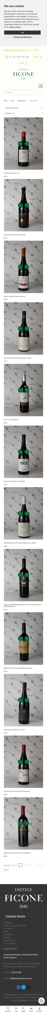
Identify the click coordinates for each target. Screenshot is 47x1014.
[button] (26, 143)
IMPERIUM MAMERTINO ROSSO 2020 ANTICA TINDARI (19, 543)
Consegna (7, 922)
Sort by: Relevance (11, 108)
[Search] (37, 92)
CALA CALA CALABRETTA (11, 420)
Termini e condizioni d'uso (14, 925)
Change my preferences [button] (22, 37)
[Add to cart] (20, 143)
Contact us (8, 934)
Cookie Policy (9, 940)
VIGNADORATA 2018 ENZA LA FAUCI (14, 730)
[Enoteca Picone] (23, 74)
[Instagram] (28, 987)
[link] (15, 27)
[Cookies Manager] (41, 1001)
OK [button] (22, 32)
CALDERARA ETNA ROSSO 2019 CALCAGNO (16, 791)
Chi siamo (7, 928)
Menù (5, 931)
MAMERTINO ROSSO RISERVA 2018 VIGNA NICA (17, 668)
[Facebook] (18, 987)
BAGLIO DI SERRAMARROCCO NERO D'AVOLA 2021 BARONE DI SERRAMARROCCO (22, 606)
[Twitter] (23, 987)
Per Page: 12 (9, 113)
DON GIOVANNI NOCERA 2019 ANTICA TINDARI (17, 358)
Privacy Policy (15, 27)
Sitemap (7, 937)
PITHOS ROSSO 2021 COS (11, 173)
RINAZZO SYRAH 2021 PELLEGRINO (14, 481)
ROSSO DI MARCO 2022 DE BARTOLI (14, 296)
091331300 (17, 972)
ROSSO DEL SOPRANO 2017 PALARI (14, 235)
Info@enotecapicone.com (21, 978)
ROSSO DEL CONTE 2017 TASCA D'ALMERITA (16, 853)
